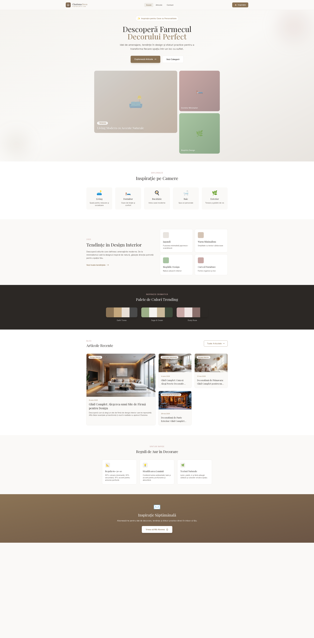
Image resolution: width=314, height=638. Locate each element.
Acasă (148, 5)
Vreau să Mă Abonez (155, 529)
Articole (159, 5)
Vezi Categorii (172, 59)
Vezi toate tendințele (95, 265)
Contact (170, 5)
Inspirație (240, 5)
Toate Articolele (214, 343)
